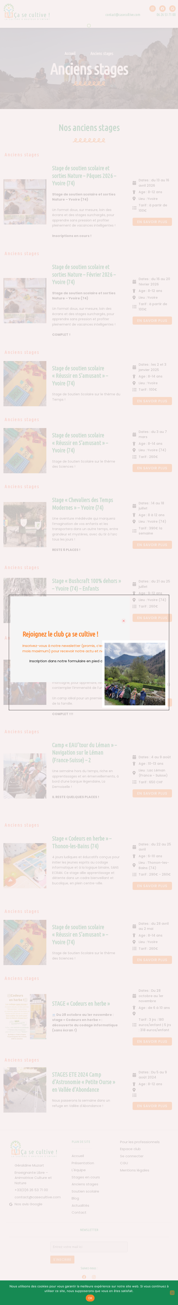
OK (90, 1298)
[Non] (172, 1292)
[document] (89, 652)
